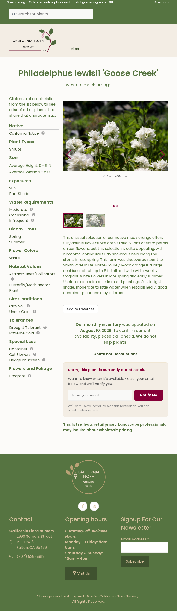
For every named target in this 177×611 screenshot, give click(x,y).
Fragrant (17, 376)
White (14, 258)
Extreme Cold (21, 333)
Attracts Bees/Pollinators (32, 274)
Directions (161, 2)
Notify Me (148, 395)
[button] (162, 155)
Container (18, 349)
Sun (12, 188)
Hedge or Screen (24, 360)
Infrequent (18, 220)
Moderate (18, 209)
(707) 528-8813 (30, 556)
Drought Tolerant (25, 327)
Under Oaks (19, 311)
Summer (17, 242)
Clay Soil (16, 306)
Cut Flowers (20, 354)
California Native (24, 133)
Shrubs (15, 149)
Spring (15, 236)
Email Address (135, 539)
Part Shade (19, 193)
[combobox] (51, 14)
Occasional (19, 215)
